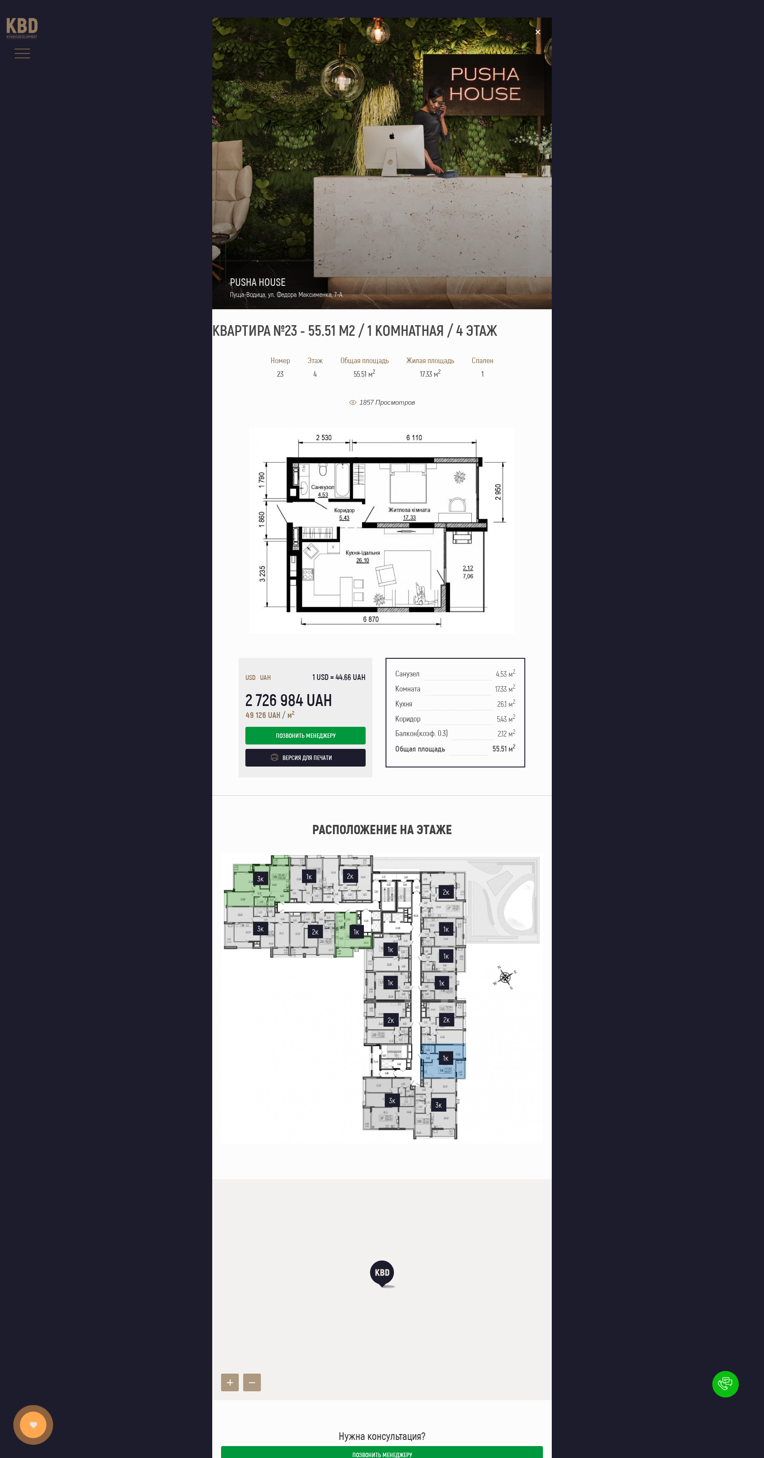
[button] (382, 1274)
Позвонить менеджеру (306, 735)
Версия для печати (307, 757)
